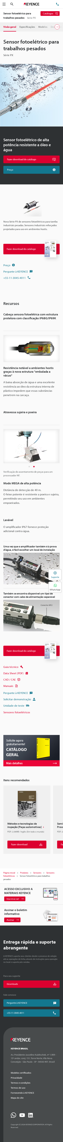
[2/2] (34, 466)
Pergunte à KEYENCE (15, 271)
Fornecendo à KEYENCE (22, 1092)
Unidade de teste (13, 705)
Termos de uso (18, 1087)
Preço (6, 265)
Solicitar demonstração (17, 699)
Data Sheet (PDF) (13, 673)
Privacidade (16, 1077)
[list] (31, 821)
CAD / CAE (9, 679)
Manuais (8, 686)
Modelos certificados (21, 1072)
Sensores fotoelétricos (16, 712)
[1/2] (29, 466)
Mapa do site (17, 1097)
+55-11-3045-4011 (14, 278)
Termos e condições (20, 1082)
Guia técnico (10, 667)
